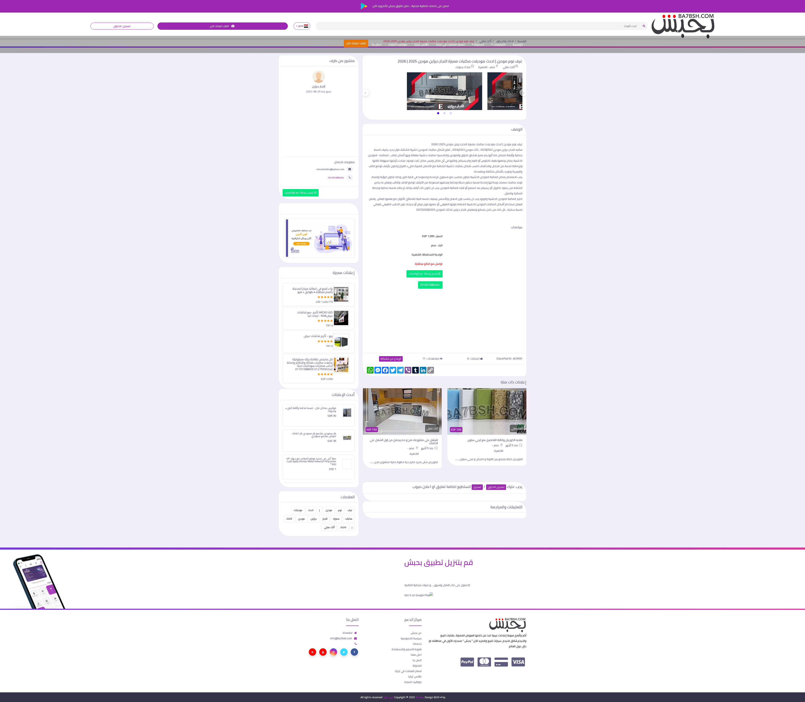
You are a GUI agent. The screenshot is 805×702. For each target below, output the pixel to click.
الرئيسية (518, 44)
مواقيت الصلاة (398, 44)
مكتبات (348, 518)
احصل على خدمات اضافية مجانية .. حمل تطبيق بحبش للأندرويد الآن (410, 5)
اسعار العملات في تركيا (450, 44)
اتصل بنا (377, 44)
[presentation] (523, 92)
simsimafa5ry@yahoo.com (330, 169)
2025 (289, 518)
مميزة (336, 518)
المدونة (479, 44)
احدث (310, 510)
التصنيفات (499, 44)
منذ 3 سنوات (463, 67)
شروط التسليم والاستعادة (407, 649)
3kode (419, 697)
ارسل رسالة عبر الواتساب (423, 273)
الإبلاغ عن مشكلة (390, 358)
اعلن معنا (416, 654)
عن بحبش (416, 632)
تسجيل (477, 487)
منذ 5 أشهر (512, 445)
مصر (300, 26)
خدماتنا (417, 643)
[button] (451, 113)
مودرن (328, 510)
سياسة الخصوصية (411, 638)
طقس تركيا (421, 44)
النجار (324, 518)
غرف (349, 510)
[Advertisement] (444, 320)
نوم (340, 510)
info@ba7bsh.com (341, 638)
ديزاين (313, 518)
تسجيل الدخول (121, 26)
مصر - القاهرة (486, 67)
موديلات (297, 510)
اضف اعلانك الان (220, 26)
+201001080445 (430, 284)
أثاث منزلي (509, 67)
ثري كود (388, 697)
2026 (343, 527)
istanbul (347, 632)
